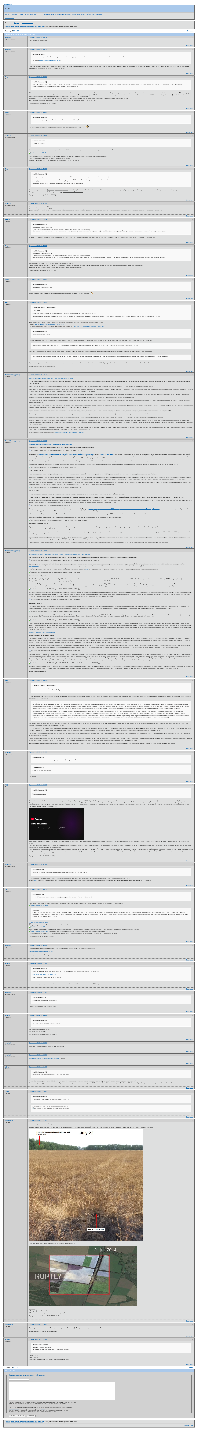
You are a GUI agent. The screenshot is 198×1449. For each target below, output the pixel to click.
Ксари (7, 77)
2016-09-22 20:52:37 (41, 889)
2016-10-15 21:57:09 (41, 1324)
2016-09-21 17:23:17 (41, 550)
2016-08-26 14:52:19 (41, 135)
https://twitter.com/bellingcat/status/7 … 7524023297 (49, 324)
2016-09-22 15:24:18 (41, 864)
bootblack (8, 37)
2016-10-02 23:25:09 (41, 992)
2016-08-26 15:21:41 (41, 203)
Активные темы (9, 18)
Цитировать (189, 45)
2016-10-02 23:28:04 (41, 1015)
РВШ (6, 785)
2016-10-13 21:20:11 (41, 1055)
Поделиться (32, 37)
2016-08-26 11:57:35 (41, 77)
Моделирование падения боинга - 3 (49, 60)
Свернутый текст (38, 703)
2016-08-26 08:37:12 (41, 37)
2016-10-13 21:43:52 (41, 1067)
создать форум (188, 1425)
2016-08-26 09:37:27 (41, 49)
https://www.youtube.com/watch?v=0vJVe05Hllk (42, 632)
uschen (7, 1340)
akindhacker (9, 1120)
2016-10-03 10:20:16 (41, 1043)
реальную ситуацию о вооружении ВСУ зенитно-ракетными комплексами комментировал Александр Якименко (124, 509)
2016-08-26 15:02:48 (41, 169)
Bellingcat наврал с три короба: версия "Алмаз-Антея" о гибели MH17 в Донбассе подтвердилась (60, 554)
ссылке (43, 1409)
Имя (10, 1378)
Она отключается (14, 1409)
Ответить (190, 31)
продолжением (33, 566)
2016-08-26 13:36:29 (41, 112)
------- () (71, 14)
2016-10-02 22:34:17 (41, 963)
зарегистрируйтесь (27, 23)
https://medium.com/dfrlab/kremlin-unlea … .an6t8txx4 (89, 326)
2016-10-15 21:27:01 (41, 1120)
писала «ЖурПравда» (106, 454)
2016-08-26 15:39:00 (41, 279)
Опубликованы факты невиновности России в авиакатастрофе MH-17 (51, 378)
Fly (6, 889)
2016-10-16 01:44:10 (41, 1339)
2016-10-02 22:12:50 (41, 945)
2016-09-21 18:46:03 (41, 752)
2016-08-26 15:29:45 (41, 246)
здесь (87, 569)
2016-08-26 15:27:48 (41, 219)
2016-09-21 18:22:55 (41, 680)
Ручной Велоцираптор (12, 375)
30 (18, 31)
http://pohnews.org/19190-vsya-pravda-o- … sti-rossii (69, 432)
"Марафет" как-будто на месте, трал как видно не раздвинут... (51, 1106)
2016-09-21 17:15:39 (41, 374)
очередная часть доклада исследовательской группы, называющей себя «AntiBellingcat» (66, 454)
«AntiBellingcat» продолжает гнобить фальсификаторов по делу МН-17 (51, 444)
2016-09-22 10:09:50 (41, 785)
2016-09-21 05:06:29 (41, 302)
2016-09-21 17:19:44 (41, 441)
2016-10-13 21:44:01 (41, 1091)
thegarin (7, 219)
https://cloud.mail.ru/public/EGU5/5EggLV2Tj (41, 951)
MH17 (8, 27)
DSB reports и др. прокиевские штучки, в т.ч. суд (27, 27)
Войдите (16, 23)
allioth (7, 1067)
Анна (6, 302)
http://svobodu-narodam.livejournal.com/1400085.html (44, 1058)
